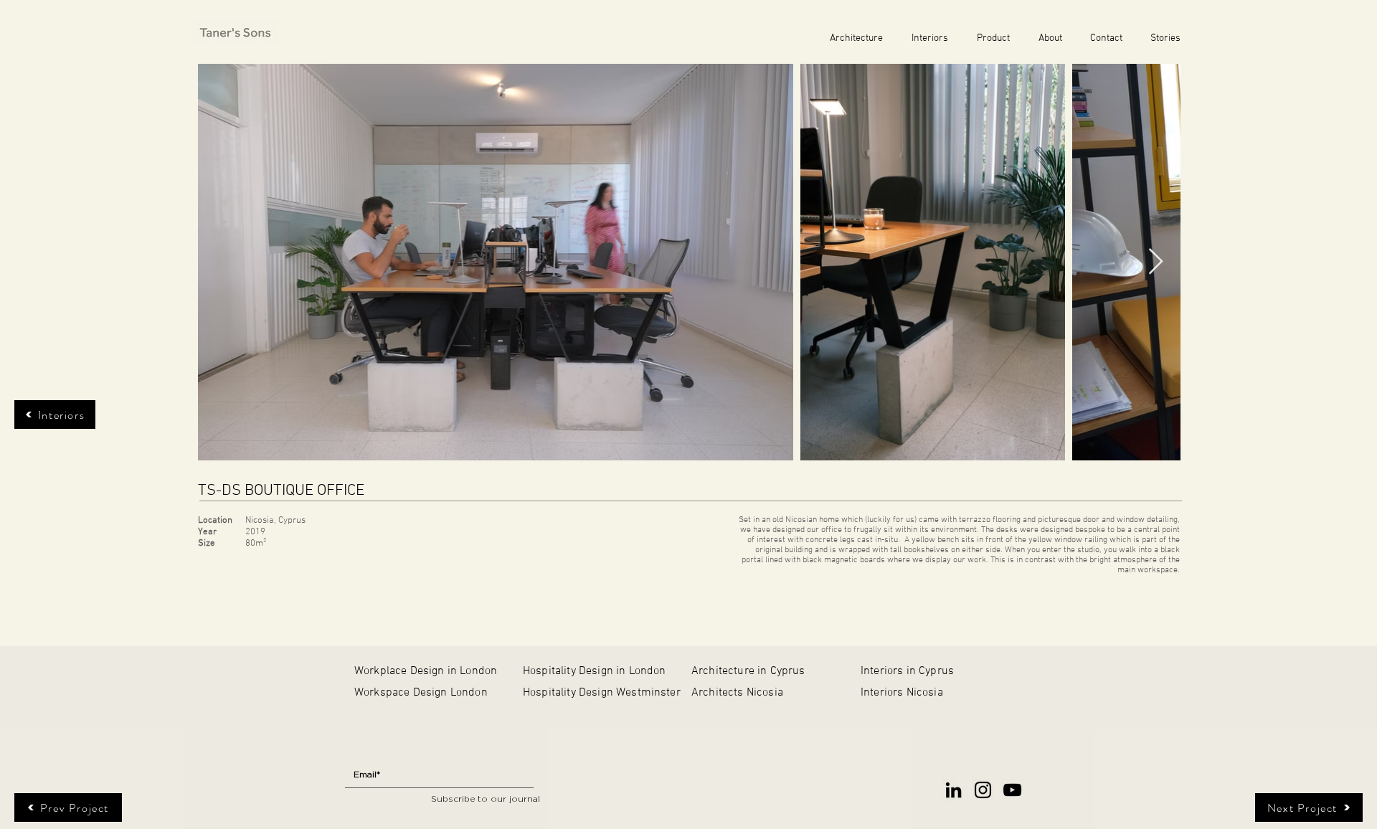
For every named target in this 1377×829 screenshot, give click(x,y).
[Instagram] (983, 790)
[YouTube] (1012, 790)
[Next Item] (1156, 262)
